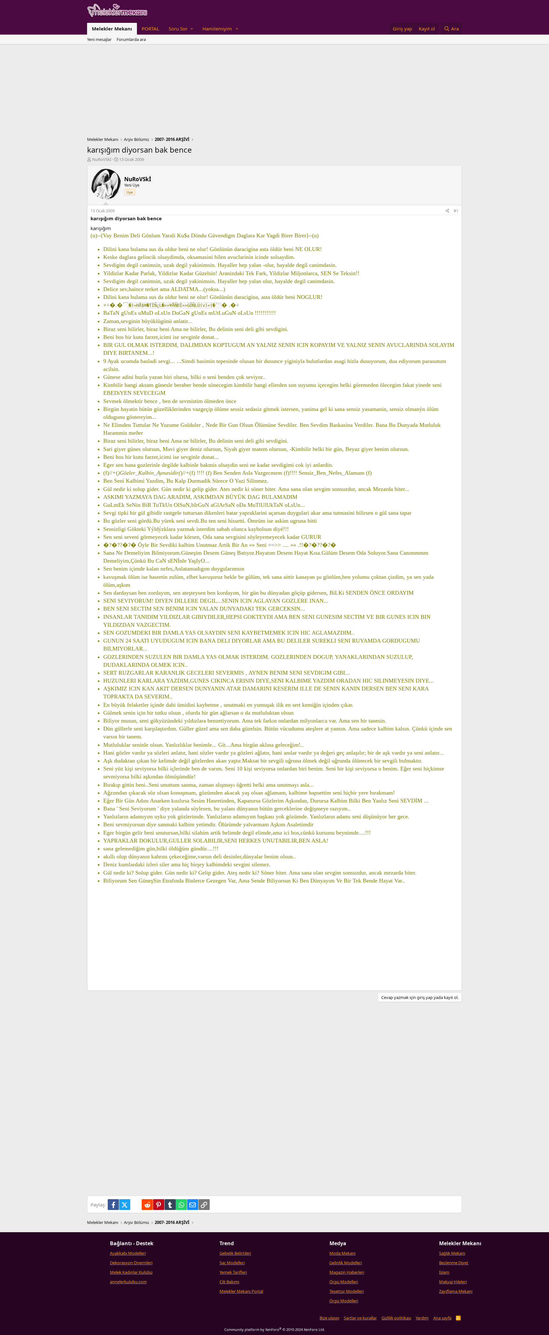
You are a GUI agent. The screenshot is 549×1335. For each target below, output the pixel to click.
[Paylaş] (447, 211)
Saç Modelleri (232, 1263)
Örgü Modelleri (343, 1282)
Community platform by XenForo (274, 1329)
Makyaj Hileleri (453, 1282)
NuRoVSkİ (101, 159)
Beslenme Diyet (453, 1263)
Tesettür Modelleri (346, 1291)
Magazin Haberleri (346, 1272)
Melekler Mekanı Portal (241, 1291)
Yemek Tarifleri (233, 1272)
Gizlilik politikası (396, 1318)
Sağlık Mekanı (452, 1253)
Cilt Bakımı (229, 1282)
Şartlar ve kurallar (360, 1318)
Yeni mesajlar (99, 39)
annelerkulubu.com (128, 1282)
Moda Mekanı (342, 1253)
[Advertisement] (274, 92)
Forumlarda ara (131, 39)
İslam (444, 1272)
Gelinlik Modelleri (345, 1263)
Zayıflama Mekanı (455, 1291)
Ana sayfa (442, 1318)
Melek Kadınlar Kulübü (131, 1272)
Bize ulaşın (329, 1318)
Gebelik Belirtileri (235, 1253)
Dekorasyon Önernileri (131, 1263)
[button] (181, 29)
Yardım (422, 1318)
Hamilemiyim (217, 28)
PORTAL (150, 28)
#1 (456, 211)
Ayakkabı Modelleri (128, 1253)
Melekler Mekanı (112, 28)
